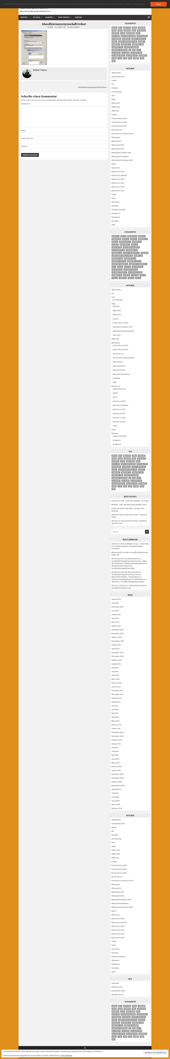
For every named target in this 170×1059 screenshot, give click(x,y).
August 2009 (116, 789)
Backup (114, 28)
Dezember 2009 (118, 774)
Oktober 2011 (117, 698)
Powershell (126, 39)
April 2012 (115, 675)
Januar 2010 (116, 770)
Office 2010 (115, 36)
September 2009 (118, 785)
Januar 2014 (116, 626)
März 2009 (116, 804)
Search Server (117, 130)
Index (133, 30)
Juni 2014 (115, 618)
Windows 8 (116, 217)
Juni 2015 (115, 611)
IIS (113, 84)
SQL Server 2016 (118, 187)
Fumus (51, 27)
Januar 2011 (116, 728)
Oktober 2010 (117, 740)
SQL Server (36, 17)
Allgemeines (49, 17)
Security (142, 41)
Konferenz (115, 33)
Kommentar (26, 104)
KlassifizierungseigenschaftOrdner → (93, 87)
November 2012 (118, 656)
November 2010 (118, 736)
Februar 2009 (117, 808)
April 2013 (115, 649)
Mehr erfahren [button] (139, 4)
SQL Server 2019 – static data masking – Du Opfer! (130, 501)
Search (114, 41)
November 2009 (118, 778)
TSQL (130, 58)
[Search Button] (148, 17)
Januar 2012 (116, 687)
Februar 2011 (116, 725)
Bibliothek (127, 28)
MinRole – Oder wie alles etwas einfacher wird (129, 505)
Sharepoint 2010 (138, 44)
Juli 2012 (115, 668)
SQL (134, 50)
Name (24, 130)
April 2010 (115, 759)
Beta (120, 28)
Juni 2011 (115, 709)
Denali (134, 28)
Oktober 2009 (117, 782)
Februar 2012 (117, 683)
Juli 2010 (115, 747)
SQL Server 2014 (118, 183)
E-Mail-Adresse (27, 138)
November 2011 (117, 694)
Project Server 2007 (138, 39)
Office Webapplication (128, 36)
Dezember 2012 (118, 652)
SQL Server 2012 (132, 55)
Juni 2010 (115, 751)
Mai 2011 (115, 713)
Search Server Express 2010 (128, 41)
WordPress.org (117, 994)
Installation (141, 30)
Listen (123, 33)
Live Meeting (116, 92)
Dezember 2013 (118, 630)
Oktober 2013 (117, 637)
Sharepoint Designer (131, 47)
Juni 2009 (115, 797)
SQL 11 (139, 50)
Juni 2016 (115, 603)
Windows (115, 206)
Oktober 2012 (117, 660)
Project (114, 114)
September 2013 (118, 641)
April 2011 (115, 717)
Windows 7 (116, 213)
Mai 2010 (115, 755)
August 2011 (116, 702)
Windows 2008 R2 (118, 210)
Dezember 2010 (118, 732)
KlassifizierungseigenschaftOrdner (64, 24)
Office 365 (115, 111)
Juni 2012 (115, 671)
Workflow (115, 221)
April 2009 (116, 801)
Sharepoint (24, 17)
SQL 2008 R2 (116, 53)
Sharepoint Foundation (119, 50)
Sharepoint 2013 (117, 47)
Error (114, 30)
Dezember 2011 (117, 690)
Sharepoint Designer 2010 (121, 153)
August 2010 (116, 744)
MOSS (138, 33)
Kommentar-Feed (118, 991)
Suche (114, 58)
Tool (125, 58)
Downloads (78, 17)
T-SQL (120, 58)
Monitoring (130, 33)
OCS (113, 95)
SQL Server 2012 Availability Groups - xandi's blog (130, 544)
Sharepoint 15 (126, 44)
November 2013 (118, 633)
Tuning (136, 58)
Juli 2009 (115, 793)
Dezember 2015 (118, 607)
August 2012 (116, 664)
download (141, 28)
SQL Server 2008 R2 (118, 55)
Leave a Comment (74, 27)
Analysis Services (118, 76)
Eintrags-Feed (117, 987)
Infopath (115, 88)
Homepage (127, 30)
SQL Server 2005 (118, 172)
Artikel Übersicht (64, 17)
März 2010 (116, 763)
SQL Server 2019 (118, 191)
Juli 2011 (115, 706)
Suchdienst (142, 55)
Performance (116, 39)
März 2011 (115, 721)
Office (114, 99)
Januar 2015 (116, 614)
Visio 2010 (115, 202)
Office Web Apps (142, 36)
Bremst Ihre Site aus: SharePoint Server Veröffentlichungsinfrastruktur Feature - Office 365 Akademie (129, 561)
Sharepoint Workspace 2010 (122, 160)
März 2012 (116, 679)
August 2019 (116, 599)
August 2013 (116, 645)
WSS (113, 61)
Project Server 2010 (119, 122)
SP (130, 50)
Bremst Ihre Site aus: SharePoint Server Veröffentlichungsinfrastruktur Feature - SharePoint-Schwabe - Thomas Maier (127, 574)
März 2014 (115, 622)
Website (24, 146)
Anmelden (115, 983)
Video (142, 58)
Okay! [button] (158, 4)
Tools (114, 198)
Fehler (120, 30)
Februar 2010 (117, 766)
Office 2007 (116, 103)
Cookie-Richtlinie (66, 1055)
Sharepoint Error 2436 (120, 552)
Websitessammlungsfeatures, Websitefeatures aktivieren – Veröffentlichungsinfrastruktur (129, 566)
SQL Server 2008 (136, 53)
